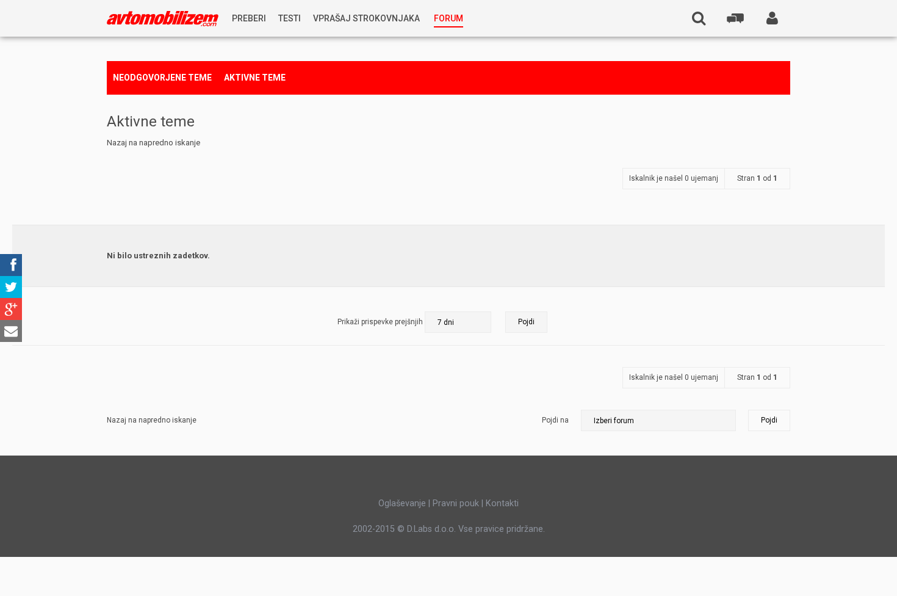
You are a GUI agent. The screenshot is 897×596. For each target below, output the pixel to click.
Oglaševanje (402, 503)
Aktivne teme (255, 77)
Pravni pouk (456, 503)
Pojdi (769, 420)
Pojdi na (555, 420)
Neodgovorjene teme (162, 77)
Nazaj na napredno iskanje (153, 142)
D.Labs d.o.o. (431, 529)
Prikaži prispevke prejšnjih (381, 322)
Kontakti (502, 503)
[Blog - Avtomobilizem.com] (162, 18)
